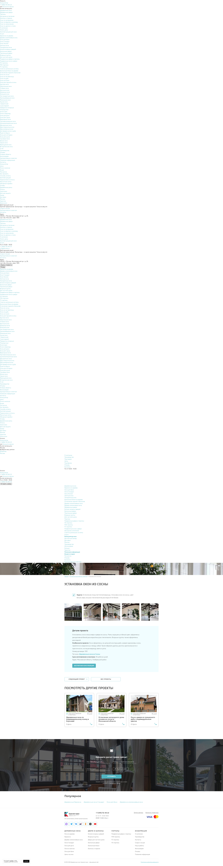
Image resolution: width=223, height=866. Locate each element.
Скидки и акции (140, 843)
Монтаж (67, 542)
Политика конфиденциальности (150, 862)
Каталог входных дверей (72, 509)
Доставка (67, 540)
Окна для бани (69, 490)
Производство (69, 457)
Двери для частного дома (96, 840)
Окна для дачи (69, 845)
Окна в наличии (69, 848)
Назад (3, 267)
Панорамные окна (70, 497)
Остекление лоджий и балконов (74, 501)
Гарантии (67, 550)
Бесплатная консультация (84, 665)
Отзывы (67, 465)
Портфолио (68, 463)
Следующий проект (77, 679)
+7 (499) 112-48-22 (102, 813)
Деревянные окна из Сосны (89, 654)
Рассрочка (67, 556)
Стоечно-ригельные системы (73, 532)
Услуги (66, 534)
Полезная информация (142, 854)
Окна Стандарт (69, 492)
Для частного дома (70, 517)
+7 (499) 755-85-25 (6, 5)
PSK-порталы (68, 525)
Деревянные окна (70, 486)
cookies (12, 860)
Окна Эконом (68, 494)
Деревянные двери (70, 507)
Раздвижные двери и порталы (74, 521)
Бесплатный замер (70, 538)
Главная (66, 576)
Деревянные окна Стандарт (94, 802)
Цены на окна (68, 854)
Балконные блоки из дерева (73, 499)
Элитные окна (68, 495)
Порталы (67, 519)
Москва (2, 453)
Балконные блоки (93, 845)
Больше (67, 548)
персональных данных (114, 783)
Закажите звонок (8, 6)
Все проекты (106, 679)
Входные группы (69, 515)
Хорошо (26, 861)
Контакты (67, 467)
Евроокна (67, 837)
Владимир (3, 451)
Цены (66, 461)
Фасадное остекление (71, 530)
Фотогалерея (68, 546)
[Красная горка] (71, 814)
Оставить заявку (6, 484)
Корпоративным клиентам (72, 562)
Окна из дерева (69, 834)
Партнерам (68, 459)
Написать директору (152, 812)
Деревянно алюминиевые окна (131, 802)
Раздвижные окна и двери (73, 529)
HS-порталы (68, 523)
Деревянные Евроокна (72, 802)
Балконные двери (70, 511)
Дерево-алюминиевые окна (73, 503)
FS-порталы (68, 527)
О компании (68, 455)
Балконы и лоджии (94, 848)
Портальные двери (70, 513)
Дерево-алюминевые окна (73, 505)
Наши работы (139, 845)
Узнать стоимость (6, 265)
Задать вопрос (138, 812)
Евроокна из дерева (71, 488)
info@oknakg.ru (5, 248)
